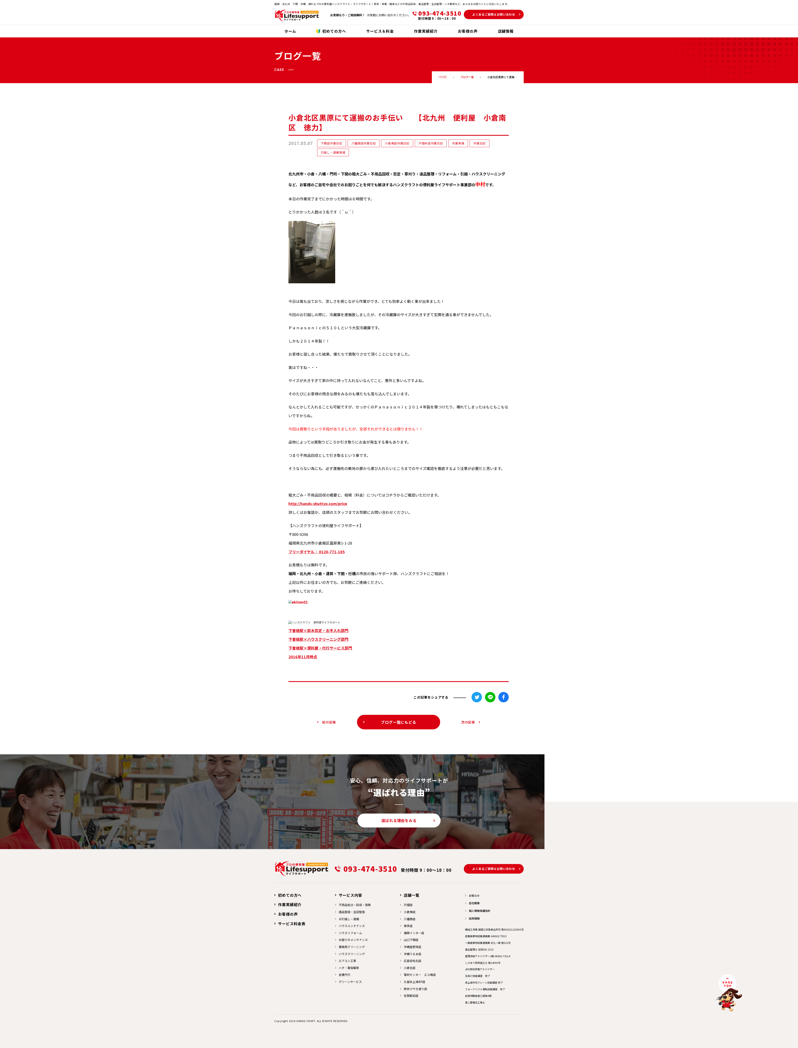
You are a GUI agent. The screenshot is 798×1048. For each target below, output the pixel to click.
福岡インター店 (414, 933)
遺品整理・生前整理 (352, 912)
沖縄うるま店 (412, 954)
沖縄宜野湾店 (412, 947)
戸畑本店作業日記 (431, 143)
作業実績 (458, 143)
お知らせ (474, 896)
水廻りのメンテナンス (353, 940)
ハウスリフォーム (350, 933)
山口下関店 (411, 940)
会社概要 (474, 903)
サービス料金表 (291, 923)
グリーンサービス (350, 982)
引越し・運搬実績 (333, 152)
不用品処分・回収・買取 (355, 905)
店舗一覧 (412, 895)
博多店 (408, 926)
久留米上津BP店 (414, 982)
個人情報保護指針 (479, 911)
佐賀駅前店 (411, 996)
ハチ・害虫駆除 (349, 968)
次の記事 (468, 722)
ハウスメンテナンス (352, 926)
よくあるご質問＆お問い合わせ (493, 14)
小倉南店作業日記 (397, 143)
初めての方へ (290, 895)
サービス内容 (350, 895)
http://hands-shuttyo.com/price (317, 503)
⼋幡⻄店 (409, 919)
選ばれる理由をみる (399, 820)
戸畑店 (408, 905)
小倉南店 (409, 912)
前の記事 (329, 722)
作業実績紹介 (290, 904)
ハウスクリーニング (352, 954)
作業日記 (479, 143)
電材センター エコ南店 (420, 975)
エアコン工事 (347, 961)
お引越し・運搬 (349, 919)
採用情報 (474, 918)
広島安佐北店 (412, 961)
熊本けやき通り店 (415, 989)
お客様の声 (288, 914)
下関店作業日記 (331, 143)
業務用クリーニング (352, 947)
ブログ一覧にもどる (398, 722)
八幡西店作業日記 (363, 143)
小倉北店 (409, 968)
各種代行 (344, 975)
